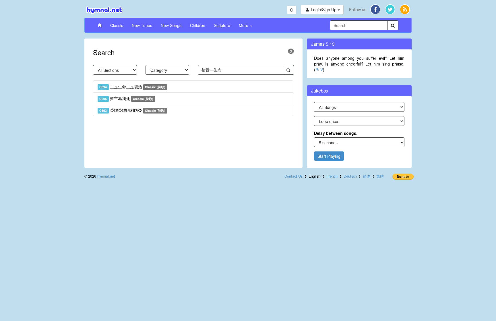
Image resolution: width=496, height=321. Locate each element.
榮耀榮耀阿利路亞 (132, 110)
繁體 (380, 176)
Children (197, 25)
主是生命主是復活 (132, 86)
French (332, 176)
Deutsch (350, 176)
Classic (116, 25)
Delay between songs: (336, 133)
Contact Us (293, 176)
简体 (366, 176)
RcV (319, 69)
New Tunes (142, 25)
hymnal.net (106, 176)
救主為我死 (126, 98)
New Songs (171, 25)
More (244, 25)
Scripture (222, 25)
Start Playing (328, 156)
